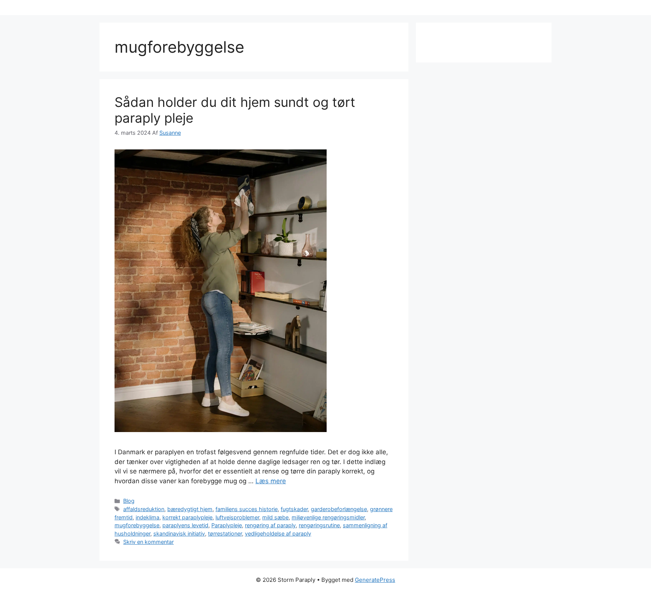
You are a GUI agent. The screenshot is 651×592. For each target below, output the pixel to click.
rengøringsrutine (319, 525)
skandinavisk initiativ (179, 533)
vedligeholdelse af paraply (278, 533)
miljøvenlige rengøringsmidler (328, 517)
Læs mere (270, 481)
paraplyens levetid (185, 525)
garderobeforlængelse (339, 509)
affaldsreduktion (143, 509)
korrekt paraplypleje (187, 517)
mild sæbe (275, 517)
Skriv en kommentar (148, 542)
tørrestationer (225, 533)
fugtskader (294, 509)
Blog (128, 501)
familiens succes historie (246, 509)
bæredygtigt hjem (189, 509)
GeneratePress (375, 579)
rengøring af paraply (270, 525)
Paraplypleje (226, 525)
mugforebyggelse (137, 525)
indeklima (147, 517)
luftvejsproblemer (237, 517)
